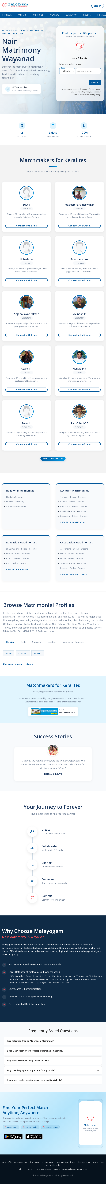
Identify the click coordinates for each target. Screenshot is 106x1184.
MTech (9, 553)
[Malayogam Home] (15, 6)
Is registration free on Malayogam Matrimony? (30, 1040)
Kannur (22, 15)
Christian (22, 653)
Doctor (63, 553)
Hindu (9, 653)
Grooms (82, 497)
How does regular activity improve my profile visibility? (34, 1080)
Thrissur (7, 15)
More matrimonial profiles (18, 664)
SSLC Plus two (12, 548)
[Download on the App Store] (34, 1137)
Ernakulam (65, 516)
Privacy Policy (95, 94)
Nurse (63, 558)
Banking (64, 568)
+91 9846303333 (29, 1169)
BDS (8, 563)
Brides (73, 497)
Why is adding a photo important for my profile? (31, 1070)
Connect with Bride (26, 225)
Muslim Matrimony (15, 501)
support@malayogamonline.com (73, 1169)
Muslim (37, 653)
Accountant (65, 548)
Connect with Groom (79, 225)
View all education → (18, 569)
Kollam (87, 15)
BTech (9, 558)
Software (64, 563)
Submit (94, 83)
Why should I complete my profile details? (28, 1060)
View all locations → (72, 522)
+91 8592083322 (44, 1169)
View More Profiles (53, 458)
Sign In (97, 5)
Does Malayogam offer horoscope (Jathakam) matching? (35, 1050)
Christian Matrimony (16, 506)
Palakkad (54, 15)
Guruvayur (71, 15)
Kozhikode (37, 15)
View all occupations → (74, 574)
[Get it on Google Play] (13, 1137)
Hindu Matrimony (14, 497)
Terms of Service (79, 94)
